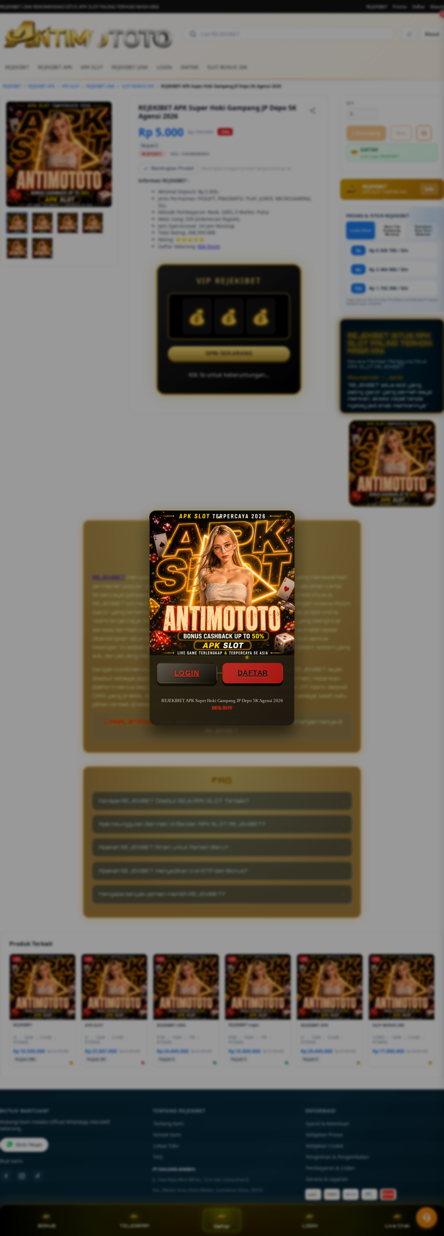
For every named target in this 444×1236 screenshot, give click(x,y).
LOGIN (186, 673)
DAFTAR (253, 673)
